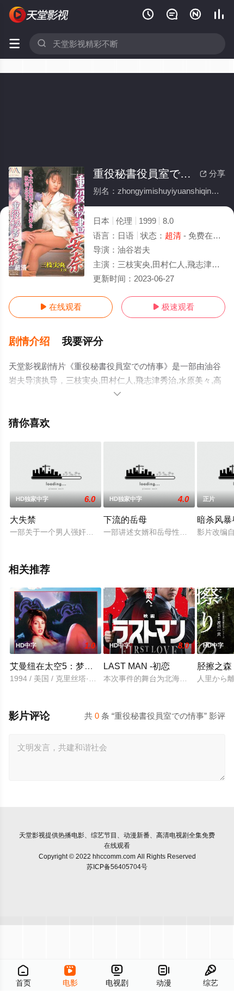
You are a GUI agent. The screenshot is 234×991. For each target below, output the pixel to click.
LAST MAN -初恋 (136, 666)
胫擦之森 (214, 666)
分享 (212, 173)
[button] (35, 341)
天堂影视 (32, 835)
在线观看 (61, 306)
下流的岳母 (125, 519)
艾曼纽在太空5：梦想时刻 (60, 666)
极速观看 (173, 306)
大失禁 (23, 519)
